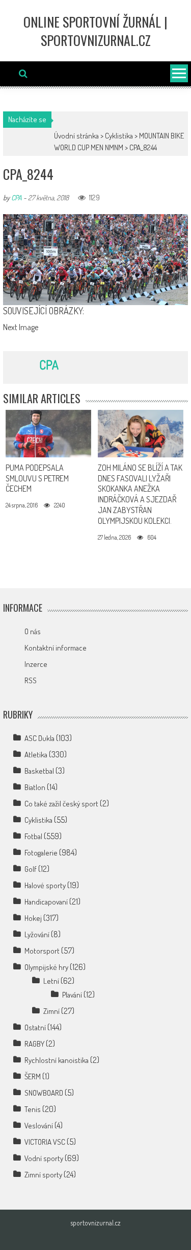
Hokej (33, 918)
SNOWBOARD (43, 1093)
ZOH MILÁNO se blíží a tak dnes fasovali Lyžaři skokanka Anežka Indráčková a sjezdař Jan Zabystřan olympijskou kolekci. (140, 494)
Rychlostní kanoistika (56, 1060)
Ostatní (35, 1027)
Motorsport (42, 951)
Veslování (38, 1125)
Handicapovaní (46, 902)
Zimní (51, 1011)
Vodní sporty (43, 1158)
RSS (30, 680)
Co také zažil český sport (61, 803)
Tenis (32, 1109)
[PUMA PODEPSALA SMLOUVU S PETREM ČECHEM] (48, 433)
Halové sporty (45, 885)
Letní (51, 981)
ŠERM (32, 1076)
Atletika (35, 754)
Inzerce (35, 664)
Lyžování (36, 934)
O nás (32, 631)
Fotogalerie (41, 853)
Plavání (72, 995)
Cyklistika (119, 136)
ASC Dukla (39, 738)
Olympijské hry (46, 967)
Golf (30, 869)
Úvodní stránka (76, 136)
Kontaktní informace (55, 648)
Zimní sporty (43, 1174)
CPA (16, 197)
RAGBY (34, 1044)
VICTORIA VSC (44, 1142)
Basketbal (39, 771)
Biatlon (34, 787)
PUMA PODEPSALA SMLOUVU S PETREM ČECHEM (37, 478)
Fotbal (33, 836)
